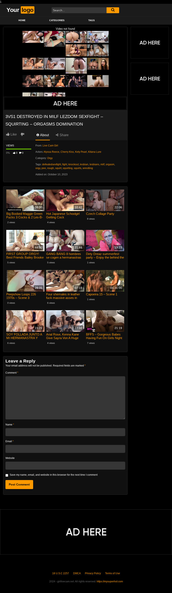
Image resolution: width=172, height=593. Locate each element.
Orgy (50, 158)
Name (9, 424)
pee (44, 168)
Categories (56, 20)
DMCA (77, 573)
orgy (37, 168)
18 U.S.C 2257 (60, 573)
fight (64, 164)
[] (113, 10)
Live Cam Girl (50, 145)
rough (50, 168)
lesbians (94, 164)
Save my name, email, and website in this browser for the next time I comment (54, 474)
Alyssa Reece (51, 151)
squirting (68, 168)
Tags (91, 20)
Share (64, 135)
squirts (77, 168)
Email (9, 441)
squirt (58, 168)
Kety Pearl (81, 151)
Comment (11, 372)
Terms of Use (112, 573)
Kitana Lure (94, 151)
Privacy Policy (93, 573)
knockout (73, 164)
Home (21, 20)
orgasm (110, 164)
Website (10, 458)
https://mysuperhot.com (110, 581)
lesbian (84, 164)
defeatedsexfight (51, 164)
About (44, 135)
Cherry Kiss (67, 151)
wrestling (88, 168)
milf (102, 164)
